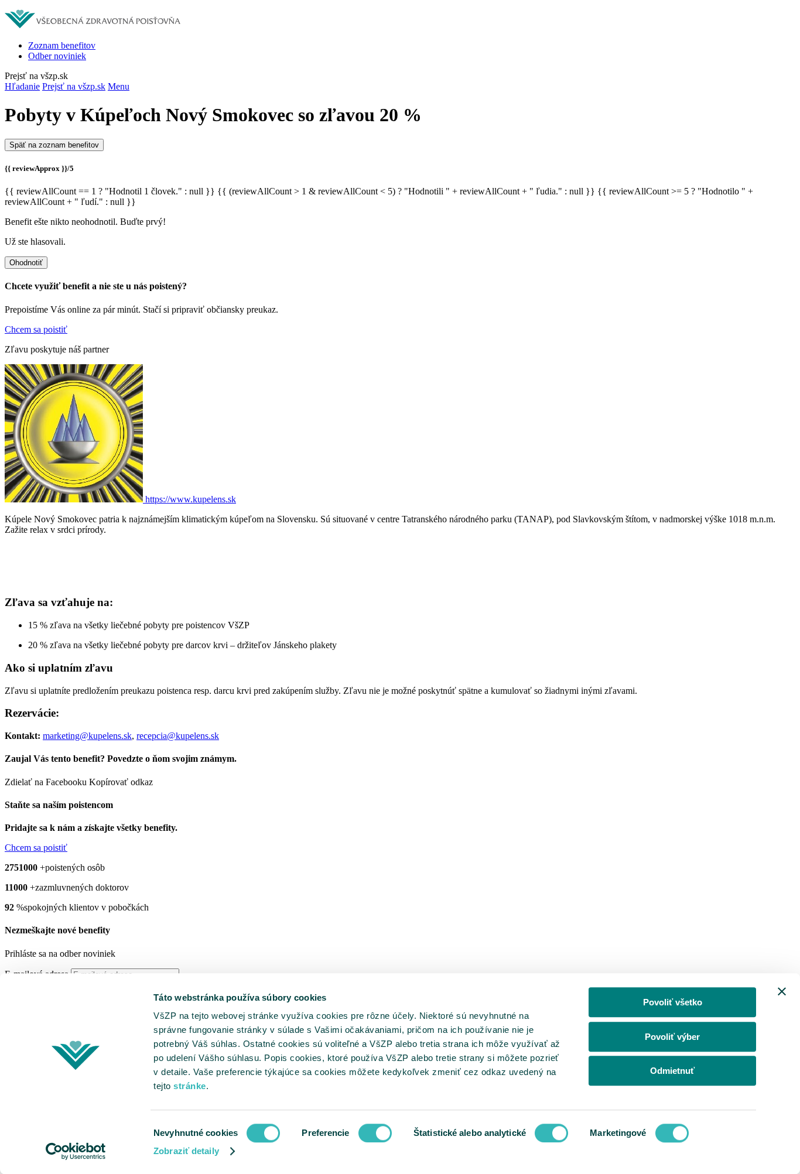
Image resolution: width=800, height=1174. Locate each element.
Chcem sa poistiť (36, 329)
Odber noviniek (57, 56)
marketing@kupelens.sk (87, 736)
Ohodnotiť (26, 262)
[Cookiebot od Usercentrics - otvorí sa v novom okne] (76, 1151)
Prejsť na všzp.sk (73, 86)
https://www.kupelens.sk (190, 499)
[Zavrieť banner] (782, 991)
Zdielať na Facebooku (46, 782)
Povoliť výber (672, 1037)
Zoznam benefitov (61, 45)
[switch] (375, 1133)
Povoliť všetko (672, 1002)
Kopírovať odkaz (121, 782)
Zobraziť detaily (186, 1151)
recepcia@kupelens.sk (177, 736)
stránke (189, 1086)
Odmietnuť (672, 1071)
